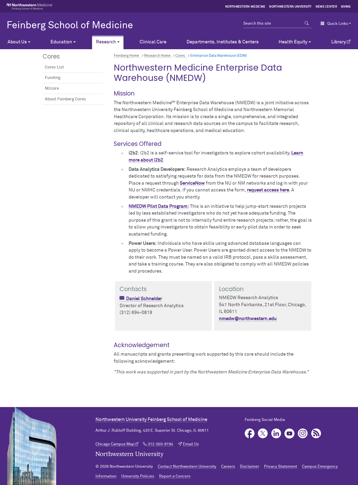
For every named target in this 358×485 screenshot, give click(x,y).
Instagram (303, 433)
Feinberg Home (126, 55)
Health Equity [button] (293, 42)
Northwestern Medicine (245, 6)
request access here (268, 190)
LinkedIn (276, 433)
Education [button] (61, 42)
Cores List (54, 67)
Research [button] (106, 42)
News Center (326, 6)
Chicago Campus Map (114, 444)
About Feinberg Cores (65, 99)
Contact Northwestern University (187, 466)
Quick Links (337, 24)
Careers (228, 466)
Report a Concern (174, 476)
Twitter (263, 433)
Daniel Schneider (144, 298)
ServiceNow (192, 183)
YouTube (289, 433)
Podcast (316, 433)
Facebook (250, 433)
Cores (180, 55)
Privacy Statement (280, 466)
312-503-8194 (160, 444)
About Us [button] (17, 42)
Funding (52, 78)
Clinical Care (153, 42)
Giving (346, 6)
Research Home (157, 55)
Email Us (191, 444)
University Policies (137, 476)
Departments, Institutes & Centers (223, 42)
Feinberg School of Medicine (70, 25)
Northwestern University (290, 6)
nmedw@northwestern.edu (248, 318)
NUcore (52, 88)
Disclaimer (249, 466)
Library (338, 42)
